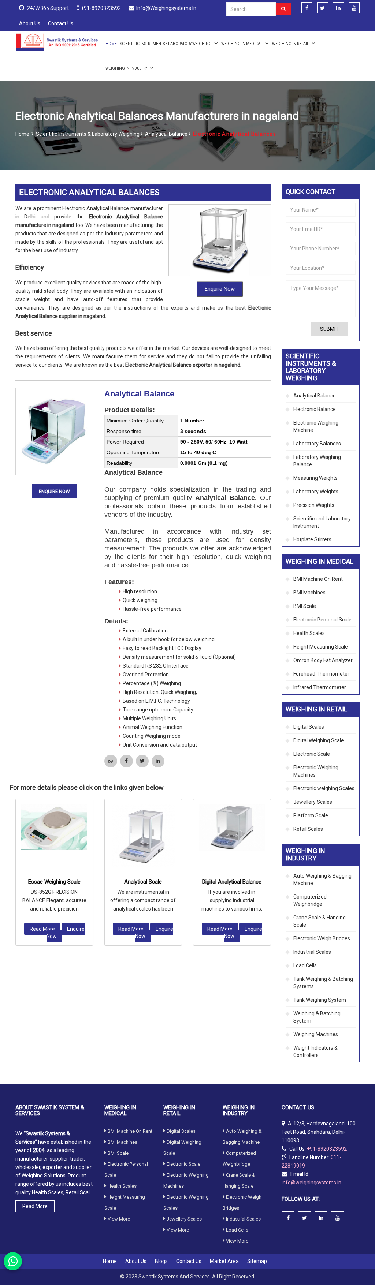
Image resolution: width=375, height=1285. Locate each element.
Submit (329, 329)
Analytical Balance (167, 134)
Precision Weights (313, 505)
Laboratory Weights (315, 491)
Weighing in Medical (242, 44)
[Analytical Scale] (143, 835)
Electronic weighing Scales (323, 788)
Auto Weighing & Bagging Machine (322, 879)
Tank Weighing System (319, 1000)
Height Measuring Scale (320, 647)
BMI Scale (304, 606)
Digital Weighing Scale (318, 740)
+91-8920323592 (101, 8)
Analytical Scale (143, 881)
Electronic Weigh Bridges (321, 938)
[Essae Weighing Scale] (54, 827)
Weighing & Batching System (317, 1017)
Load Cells (305, 965)
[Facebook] (306, 8)
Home (111, 44)
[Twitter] (322, 8)
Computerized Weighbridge (310, 900)
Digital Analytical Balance (231, 881)
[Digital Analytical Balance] (232, 827)
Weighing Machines (315, 1034)
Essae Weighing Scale (54, 881)
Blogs (161, 1261)
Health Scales (309, 633)
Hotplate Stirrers (312, 539)
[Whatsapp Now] (13, 1261)
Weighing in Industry (126, 68)
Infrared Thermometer (319, 687)
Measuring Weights (315, 478)
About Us (29, 23)
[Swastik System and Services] (57, 42)
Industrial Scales (312, 952)
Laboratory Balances (317, 444)
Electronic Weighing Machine (315, 426)
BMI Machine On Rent (318, 579)
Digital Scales (308, 727)
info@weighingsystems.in (166, 8)
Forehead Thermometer (321, 674)
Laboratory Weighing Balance (317, 460)
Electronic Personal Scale (322, 620)
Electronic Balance (314, 409)
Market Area (224, 1261)
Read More (42, 929)
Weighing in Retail (291, 44)
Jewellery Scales (312, 802)
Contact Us (60, 23)
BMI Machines (309, 592)
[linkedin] (338, 8)
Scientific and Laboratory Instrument (322, 522)
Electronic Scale (311, 754)
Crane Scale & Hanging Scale (319, 921)
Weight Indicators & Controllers (315, 1051)
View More (119, 1219)
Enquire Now (220, 288)
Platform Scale (310, 815)
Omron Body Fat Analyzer (323, 660)
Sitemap (257, 1261)
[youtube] (354, 8)
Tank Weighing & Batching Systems (323, 982)
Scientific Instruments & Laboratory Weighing (166, 44)
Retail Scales (308, 829)
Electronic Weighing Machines (315, 771)
